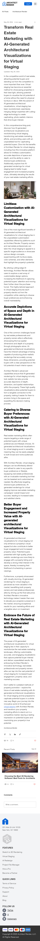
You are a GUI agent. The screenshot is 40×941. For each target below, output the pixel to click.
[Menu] (35, 4)
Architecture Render (20, 12)
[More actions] (35, 22)
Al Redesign (7, 860)
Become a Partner (9, 873)
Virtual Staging (8, 856)
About (4, 896)
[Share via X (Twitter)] (10, 734)
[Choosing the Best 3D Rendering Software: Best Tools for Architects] (20, 763)
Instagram (12, 919)
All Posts (5, 12)
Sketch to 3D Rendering (12, 852)
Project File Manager (10, 865)
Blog (4, 900)
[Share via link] (20, 734)
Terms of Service (9, 883)
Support (5, 892)
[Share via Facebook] (5, 734)
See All (34, 749)
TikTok (10, 910)
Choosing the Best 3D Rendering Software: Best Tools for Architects (20, 777)
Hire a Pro (6, 869)
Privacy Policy (8, 888)
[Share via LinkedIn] (15, 734)
